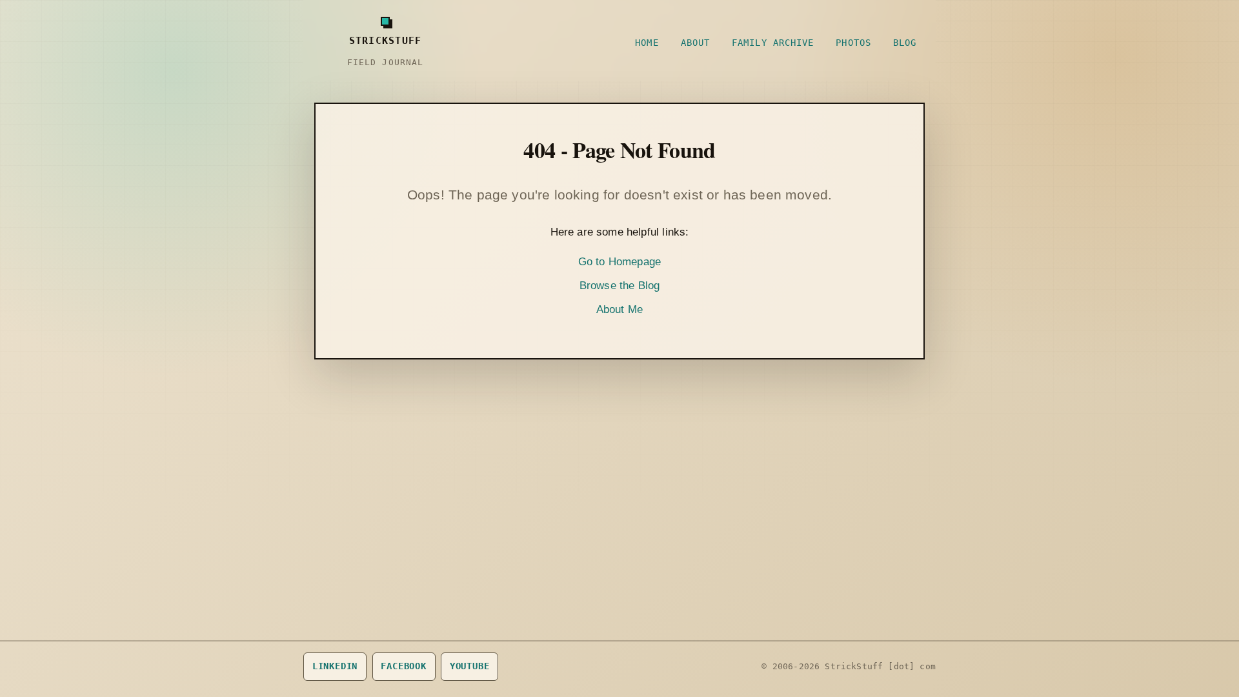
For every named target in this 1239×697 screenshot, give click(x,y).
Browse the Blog (619, 285)
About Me (619, 309)
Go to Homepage (619, 262)
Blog (904, 42)
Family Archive (773, 42)
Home (646, 42)
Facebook (404, 666)
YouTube (470, 666)
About (695, 42)
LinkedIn (335, 666)
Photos (853, 42)
